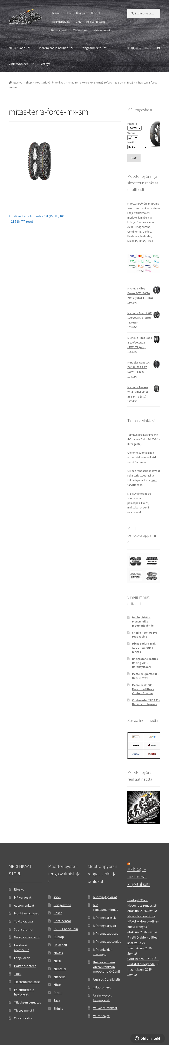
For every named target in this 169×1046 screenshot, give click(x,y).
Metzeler (60, 969)
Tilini (68, 13)
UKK (78, 22)
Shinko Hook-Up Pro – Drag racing (146, 635)
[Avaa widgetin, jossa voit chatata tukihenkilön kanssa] (147, 1039)
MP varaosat (23, 897)
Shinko (58, 1008)
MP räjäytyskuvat (105, 897)
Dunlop (59, 937)
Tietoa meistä (59, 30)
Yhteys (45, 64)
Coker (58, 913)
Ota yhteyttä (23, 1018)
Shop (29, 82)
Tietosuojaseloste (27, 982)
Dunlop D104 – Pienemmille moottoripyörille (143, 621)
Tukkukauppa (23, 921)
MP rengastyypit (104, 926)
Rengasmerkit (91, 48)
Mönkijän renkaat (26, 913)
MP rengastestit (104, 917)
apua (154, 480)
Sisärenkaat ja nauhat (53, 48)
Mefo (57, 961)
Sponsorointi (23, 929)
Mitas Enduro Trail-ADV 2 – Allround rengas (144, 648)
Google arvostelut (27, 937)
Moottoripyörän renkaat (50, 82)
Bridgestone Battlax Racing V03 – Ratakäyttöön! (145, 663)
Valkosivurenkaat (105, 1008)
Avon (57, 897)
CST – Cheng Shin (66, 929)
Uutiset (95, 13)
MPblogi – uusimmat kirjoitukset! (138, 876)
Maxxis (58, 953)
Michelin (60, 977)
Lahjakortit (22, 958)
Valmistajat (101, 1016)
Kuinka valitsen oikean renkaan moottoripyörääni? (106, 966)
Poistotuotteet (95, 22)
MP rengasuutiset (105, 933)
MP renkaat (17, 48)
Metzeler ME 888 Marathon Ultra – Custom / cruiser (143, 689)
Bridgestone (62, 905)
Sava (57, 1000)
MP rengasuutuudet (107, 941)
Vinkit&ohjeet (18, 64)
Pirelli (58, 993)
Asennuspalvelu (60, 22)
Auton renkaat (24, 905)
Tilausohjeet (80, 30)
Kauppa (81, 13)
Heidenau (60, 945)
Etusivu (55, 13)
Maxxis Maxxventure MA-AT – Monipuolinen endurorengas (143, 921)
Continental (62, 921)
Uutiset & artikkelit (106, 979)
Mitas (57, 984)
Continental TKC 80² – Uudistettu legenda (146, 702)
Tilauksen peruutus (27, 1002)
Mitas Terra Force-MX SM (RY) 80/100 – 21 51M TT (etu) (100, 82)
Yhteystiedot (102, 30)
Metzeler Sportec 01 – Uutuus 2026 (146, 676)
